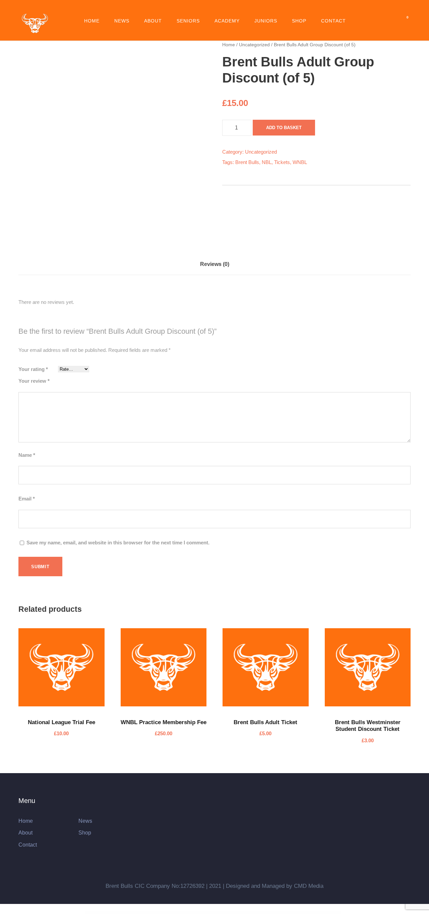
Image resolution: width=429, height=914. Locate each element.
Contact (333, 20)
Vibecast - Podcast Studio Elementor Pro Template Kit (144, 912)
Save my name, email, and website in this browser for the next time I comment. (117, 542)
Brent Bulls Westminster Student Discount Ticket (368, 725)
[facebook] (196, 9)
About (153, 20)
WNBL (300, 162)
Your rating (33, 369)
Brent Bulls (247, 162)
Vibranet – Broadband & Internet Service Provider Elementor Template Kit (186, 912)
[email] (184, 9)
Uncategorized (254, 44)
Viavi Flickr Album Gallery (130, 912)
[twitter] (221, 9)
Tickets (282, 162)
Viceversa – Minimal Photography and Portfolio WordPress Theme (209, 912)
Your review (34, 381)
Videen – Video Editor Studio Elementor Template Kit (302, 912)
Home (92, 20)
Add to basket (284, 127)
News (121, 20)
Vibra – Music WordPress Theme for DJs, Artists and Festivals (164, 912)
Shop (299, 20)
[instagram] (246, 9)
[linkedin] (208, 9)
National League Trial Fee (61, 722)
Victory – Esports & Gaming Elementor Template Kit (285, 912)
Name (26, 455)
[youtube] (233, 9)
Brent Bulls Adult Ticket (265, 722)
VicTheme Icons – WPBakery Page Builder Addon (228, 912)
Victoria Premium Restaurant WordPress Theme (267, 912)
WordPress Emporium (122, 912)
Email (26, 498)
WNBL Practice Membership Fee (163, 722)
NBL (266, 162)
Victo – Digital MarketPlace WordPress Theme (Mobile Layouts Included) (248, 912)
